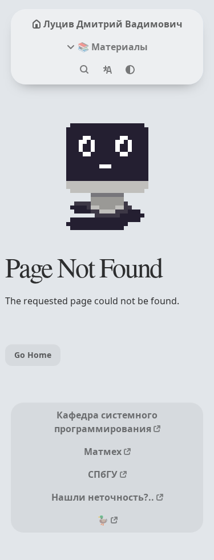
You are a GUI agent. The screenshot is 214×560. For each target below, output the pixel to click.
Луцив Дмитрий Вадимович (113, 24)
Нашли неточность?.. (102, 497)
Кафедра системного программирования (106, 422)
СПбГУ (103, 474)
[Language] (107, 69)
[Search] (84, 69)
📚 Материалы (113, 47)
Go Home (32, 354)
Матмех (103, 451)
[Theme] (130, 69)
